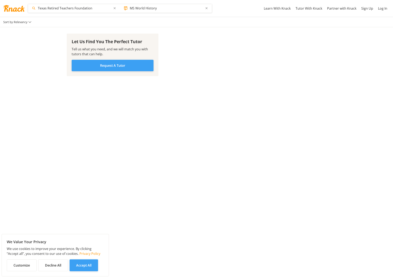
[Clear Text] (115, 8)
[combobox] (74, 8)
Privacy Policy (89, 253)
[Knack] (14, 8)
